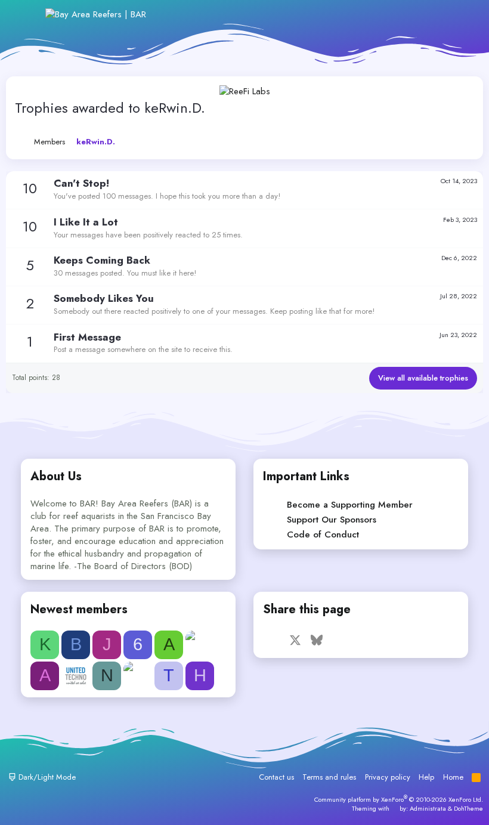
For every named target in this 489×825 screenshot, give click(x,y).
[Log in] (384, 14)
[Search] (462, 14)
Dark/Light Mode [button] (46, 777)
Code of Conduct (323, 534)
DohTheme (468, 808)
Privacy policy (387, 777)
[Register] (410, 14)
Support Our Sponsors (331, 519)
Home (453, 777)
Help (426, 777)
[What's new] (436, 14)
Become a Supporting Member (350, 504)
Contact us (276, 777)
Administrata (428, 808)
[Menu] (28, 14)
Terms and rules (329, 777)
